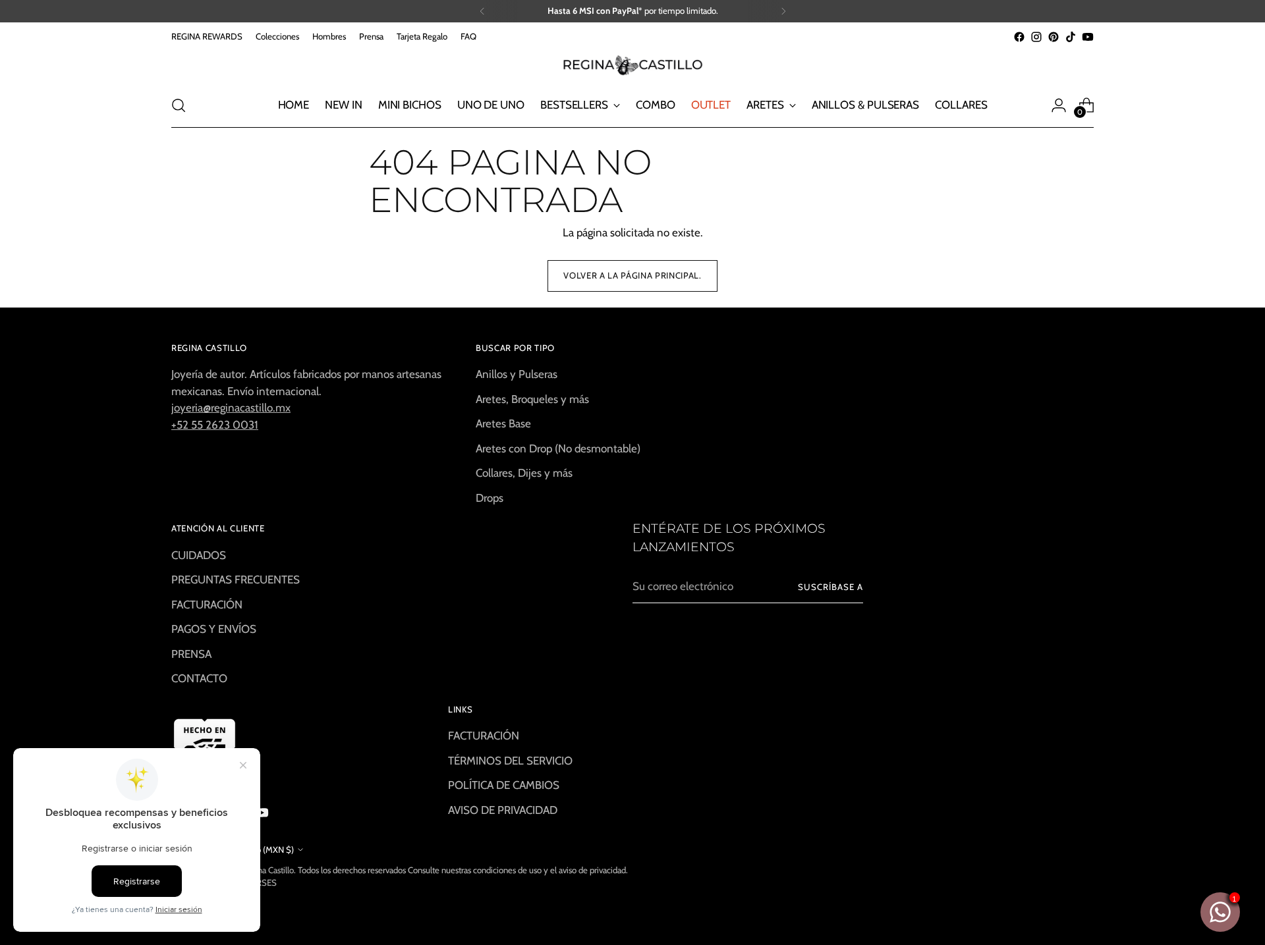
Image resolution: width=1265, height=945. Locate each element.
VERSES (261, 882)
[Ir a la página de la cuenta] (1059, 105)
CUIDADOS (198, 555)
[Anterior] (482, 11)
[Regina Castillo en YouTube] (1088, 37)
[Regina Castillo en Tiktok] (1071, 37)
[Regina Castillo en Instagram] (1036, 37)
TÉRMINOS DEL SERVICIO (510, 760)
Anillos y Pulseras (516, 374)
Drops (489, 497)
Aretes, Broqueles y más (532, 399)
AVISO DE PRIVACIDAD (502, 810)
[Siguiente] (783, 11)
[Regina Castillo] (632, 64)
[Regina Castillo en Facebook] (1019, 37)
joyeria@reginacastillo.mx (231, 407)
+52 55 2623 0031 (214, 424)
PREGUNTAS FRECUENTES (235, 579)
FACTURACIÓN (206, 604)
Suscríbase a (830, 586)
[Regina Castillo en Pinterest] (1053, 37)
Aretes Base (503, 423)
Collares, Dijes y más (524, 472)
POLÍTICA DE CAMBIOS (503, 785)
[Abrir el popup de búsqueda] (178, 105)
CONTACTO (199, 678)
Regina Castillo (267, 870)
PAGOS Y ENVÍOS (213, 628)
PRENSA (191, 654)
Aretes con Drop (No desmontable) (558, 448)
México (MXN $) (264, 849)
